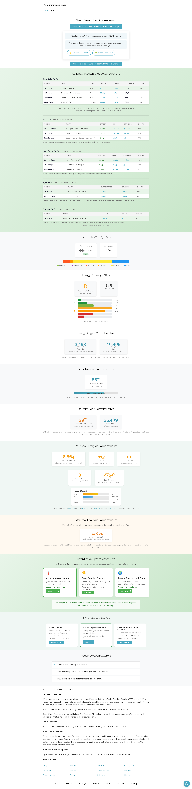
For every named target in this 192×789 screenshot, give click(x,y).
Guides (69, 783)
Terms (108, 783)
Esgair (72, 775)
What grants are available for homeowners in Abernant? (80, 679)
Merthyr (73, 765)
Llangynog (128, 775)
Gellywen (101, 775)
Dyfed (46, 10)
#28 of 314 (71, 508)
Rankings (82, 783)
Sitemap (134, 783)
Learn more (88, 592)
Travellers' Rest (103, 770)
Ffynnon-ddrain (49, 775)
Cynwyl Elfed (129, 765)
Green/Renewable (104, 53)
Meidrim (73, 770)
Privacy (96, 783)
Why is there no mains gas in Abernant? (73, 665)
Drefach (100, 765)
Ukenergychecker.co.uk (56, 5)
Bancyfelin (47, 770)
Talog (45, 765)
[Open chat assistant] (187, 784)
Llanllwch (128, 770)
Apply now (89, 642)
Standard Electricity (79, 53)
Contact (120, 783)
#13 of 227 (84, 508)
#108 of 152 (111, 508)
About (57, 783)
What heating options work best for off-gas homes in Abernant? (83, 672)
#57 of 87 (97, 508)
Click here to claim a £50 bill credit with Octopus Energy (96, 26)
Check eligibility (56, 642)
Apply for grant (53, 591)
